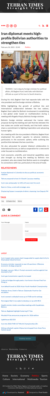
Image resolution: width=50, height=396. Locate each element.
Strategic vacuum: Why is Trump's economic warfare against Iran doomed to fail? (24, 271)
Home (5, 375)
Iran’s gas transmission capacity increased (16, 276)
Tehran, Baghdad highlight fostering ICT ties (17, 311)
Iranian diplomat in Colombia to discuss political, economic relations (22, 173)
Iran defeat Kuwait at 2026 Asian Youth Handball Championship (24, 286)
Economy (25, 375)
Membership (13, 349)
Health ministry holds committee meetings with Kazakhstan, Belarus (22, 306)
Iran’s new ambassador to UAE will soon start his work (20, 183)
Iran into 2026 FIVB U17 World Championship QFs (19, 324)
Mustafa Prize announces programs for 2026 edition (20, 315)
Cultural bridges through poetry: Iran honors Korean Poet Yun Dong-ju (23, 281)
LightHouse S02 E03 (8, 320)
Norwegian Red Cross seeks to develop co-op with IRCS (21, 301)
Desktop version (25, 338)
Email (26, 231)
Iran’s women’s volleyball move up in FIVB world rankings (21, 297)
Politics (27, 47)
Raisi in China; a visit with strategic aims (15, 187)
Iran (3, 201)
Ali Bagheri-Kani (10, 201)
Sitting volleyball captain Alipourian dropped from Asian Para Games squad (23, 329)
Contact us (23, 349)
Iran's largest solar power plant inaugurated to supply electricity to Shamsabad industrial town (25, 259)
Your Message (5, 222)
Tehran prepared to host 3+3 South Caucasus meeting (20, 179)
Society (14, 375)
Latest (4, 253)
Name (27, 222)
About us (4, 349)
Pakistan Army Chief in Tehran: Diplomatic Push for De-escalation (21, 291)
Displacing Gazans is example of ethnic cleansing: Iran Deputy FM (24, 191)
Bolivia (20, 201)
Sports (45, 375)
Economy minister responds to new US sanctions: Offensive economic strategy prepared (22, 265)
